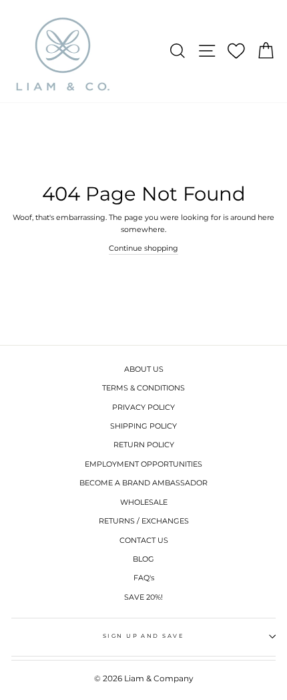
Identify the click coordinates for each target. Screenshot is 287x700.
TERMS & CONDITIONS (143, 387)
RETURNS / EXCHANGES (144, 521)
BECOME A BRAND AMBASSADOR (143, 482)
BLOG (143, 559)
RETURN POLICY (143, 444)
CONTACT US (143, 540)
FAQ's (143, 577)
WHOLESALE (144, 502)
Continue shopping (143, 248)
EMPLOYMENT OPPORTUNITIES (143, 464)
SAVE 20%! (143, 597)
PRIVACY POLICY (143, 407)
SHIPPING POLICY (143, 426)
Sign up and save (144, 635)
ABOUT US (144, 369)
